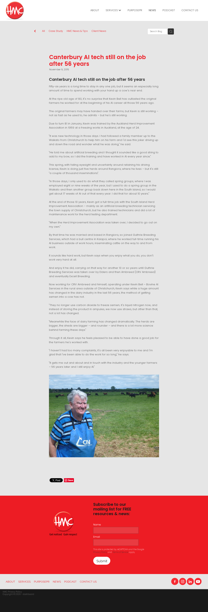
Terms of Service (120, 552)
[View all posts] (35, 32)
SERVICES (112, 10)
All (43, 31)
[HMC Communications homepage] (25, 10)
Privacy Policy (100, 552)
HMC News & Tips (77, 31)
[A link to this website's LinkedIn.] (190, 581)
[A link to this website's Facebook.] (174, 581)
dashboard (28, 594)
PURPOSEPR (135, 10)
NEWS (152, 10)
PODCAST (168, 10)
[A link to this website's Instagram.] (182, 581)
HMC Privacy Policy (12, 592)
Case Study (56, 31)
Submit (101, 560)
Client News (99, 31)
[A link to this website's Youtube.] (198, 581)
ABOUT (94, 10)
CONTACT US (189, 10)
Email (96, 537)
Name (97, 525)
